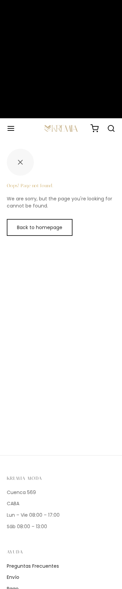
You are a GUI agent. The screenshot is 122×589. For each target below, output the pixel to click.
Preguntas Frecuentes (33, 566)
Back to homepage (39, 227)
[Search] (111, 128)
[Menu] (11, 128)
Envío (13, 577)
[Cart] (94, 128)
